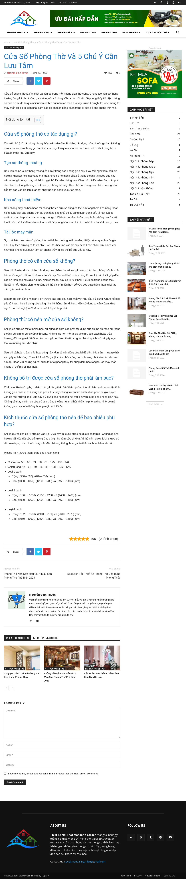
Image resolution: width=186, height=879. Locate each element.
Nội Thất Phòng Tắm (142, 177)
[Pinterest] (161, 2)
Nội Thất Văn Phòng (141, 188)
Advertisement (152, 875)
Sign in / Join (42, 2)
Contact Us (169, 875)
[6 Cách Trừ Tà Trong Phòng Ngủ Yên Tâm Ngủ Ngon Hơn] (137, 233)
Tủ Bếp (134, 199)
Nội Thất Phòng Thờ (24, 42)
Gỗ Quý (134, 144)
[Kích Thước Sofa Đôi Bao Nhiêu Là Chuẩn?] (137, 251)
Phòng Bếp (64, 32)
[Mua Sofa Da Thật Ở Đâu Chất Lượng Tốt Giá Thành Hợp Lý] (137, 390)
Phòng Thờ (109, 32)
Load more (153, 404)
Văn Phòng (130, 32)
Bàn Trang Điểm (139, 128)
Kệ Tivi (134, 150)
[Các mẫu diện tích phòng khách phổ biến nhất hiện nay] (137, 268)
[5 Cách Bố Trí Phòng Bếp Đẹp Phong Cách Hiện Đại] (137, 320)
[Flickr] (155, 2)
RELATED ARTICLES (17, 638)
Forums (62, 2)
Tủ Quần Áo (137, 204)
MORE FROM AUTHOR (45, 638)
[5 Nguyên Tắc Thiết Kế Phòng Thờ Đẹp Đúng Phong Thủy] (22, 658)
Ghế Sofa (135, 134)
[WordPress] (173, 2)
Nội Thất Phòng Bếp (142, 161)
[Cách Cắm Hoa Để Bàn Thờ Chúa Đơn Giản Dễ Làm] (102, 658)
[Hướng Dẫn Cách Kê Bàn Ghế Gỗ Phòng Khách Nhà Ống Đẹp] (137, 303)
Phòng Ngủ (41, 32)
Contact (73, 2)
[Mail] (39, 621)
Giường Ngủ (137, 139)
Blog (53, 2)
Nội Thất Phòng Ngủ (142, 172)
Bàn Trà (134, 123)
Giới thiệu (126, 875)
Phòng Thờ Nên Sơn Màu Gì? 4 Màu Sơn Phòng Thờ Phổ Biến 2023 (28, 575)
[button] (177, 32)
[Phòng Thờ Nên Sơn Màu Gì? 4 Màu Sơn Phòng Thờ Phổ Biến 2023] (62, 658)
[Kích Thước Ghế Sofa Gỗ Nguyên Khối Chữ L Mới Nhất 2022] (137, 285)
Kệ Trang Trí (137, 155)
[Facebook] (32, 621)
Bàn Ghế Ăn (137, 117)
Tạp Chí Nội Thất (157, 32)
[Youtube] (179, 2)
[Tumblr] (167, 2)
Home (7, 42)
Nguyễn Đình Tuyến (17, 72)
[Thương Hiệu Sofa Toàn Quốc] (155, 74)
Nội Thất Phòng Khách (143, 166)
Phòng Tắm (88, 32)
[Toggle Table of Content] (36, 120)
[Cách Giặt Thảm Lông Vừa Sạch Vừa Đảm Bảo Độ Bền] (137, 355)
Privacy (137, 875)
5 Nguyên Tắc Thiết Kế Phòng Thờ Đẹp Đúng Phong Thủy (93, 575)
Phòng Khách (16, 32)
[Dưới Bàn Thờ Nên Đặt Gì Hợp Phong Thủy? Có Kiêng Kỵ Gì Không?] (137, 338)
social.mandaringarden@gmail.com (84, 861)
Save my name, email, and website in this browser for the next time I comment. (53, 773)
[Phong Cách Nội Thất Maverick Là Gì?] (137, 373)
